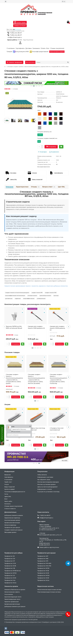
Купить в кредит (9, 489)
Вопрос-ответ (48, 187)
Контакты (7, 503)
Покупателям (42, 471)
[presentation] (4, 120)
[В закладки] (22, 309)
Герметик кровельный (11, 601)
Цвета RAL (7, 496)
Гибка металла (42, 474)
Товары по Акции (20, 25)
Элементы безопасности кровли (14, 589)
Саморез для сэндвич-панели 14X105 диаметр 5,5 (57, 328)
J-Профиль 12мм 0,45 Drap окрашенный (36, 429)
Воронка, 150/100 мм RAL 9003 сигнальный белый (14, 327)
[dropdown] (5, 2)
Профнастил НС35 (10, 578)
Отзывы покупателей (57, 48)
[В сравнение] (22, 312)
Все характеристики (43, 166)
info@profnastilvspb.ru (15, 37)
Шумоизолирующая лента (12, 596)
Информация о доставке (45, 477)
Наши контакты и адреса (57, 51)
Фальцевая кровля (10, 532)
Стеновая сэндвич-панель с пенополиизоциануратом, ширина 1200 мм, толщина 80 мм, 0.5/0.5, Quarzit (14, 379)
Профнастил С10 (9, 558)
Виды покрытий (9, 487)
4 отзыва (15, 89)
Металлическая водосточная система (49, 589)
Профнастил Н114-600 (44, 563)
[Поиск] (68, 62)
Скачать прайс (21, 22)
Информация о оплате (44, 489)
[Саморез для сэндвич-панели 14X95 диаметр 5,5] (36, 316)
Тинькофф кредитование (40, 51)
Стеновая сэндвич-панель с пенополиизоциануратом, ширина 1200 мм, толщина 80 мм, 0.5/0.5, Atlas (36, 193)
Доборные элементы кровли (13, 515)
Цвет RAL (61, 187)
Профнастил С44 (9, 580)
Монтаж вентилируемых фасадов (48, 482)
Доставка (28, 48)
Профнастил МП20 (10, 573)
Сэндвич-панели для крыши (13, 530)
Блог (47, 48)
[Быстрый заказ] (61, 146)
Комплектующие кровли (12, 520)
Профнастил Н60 (42, 558)
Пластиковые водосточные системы (49, 592)
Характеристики (22, 187)
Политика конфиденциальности (14, 491)
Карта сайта (8, 501)
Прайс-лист (8, 482)
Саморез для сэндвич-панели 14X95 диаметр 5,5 (36, 327)
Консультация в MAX (22, 51)
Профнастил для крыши (12, 527)
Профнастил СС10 (10, 563)
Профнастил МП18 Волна (12, 570)
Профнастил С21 (9, 575)
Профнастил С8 (9, 556)
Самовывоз (36, 48)
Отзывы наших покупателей (13, 506)
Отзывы (35, 187)
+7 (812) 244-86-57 (15, 33)
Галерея (9, 51)
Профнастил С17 (9, 561)
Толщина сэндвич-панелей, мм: (47, 138)
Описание (9, 187)
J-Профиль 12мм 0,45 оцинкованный (56, 429)
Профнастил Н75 (42, 561)
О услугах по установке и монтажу (48, 491)
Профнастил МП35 (43, 568)
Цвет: (39, 110)
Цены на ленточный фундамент (47, 487)
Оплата (43, 48)
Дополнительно (10, 512)
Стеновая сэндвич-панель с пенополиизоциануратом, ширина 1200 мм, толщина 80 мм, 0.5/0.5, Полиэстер (58, 379)
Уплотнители (8, 594)
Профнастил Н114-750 (44, 565)
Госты (6, 494)
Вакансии (7, 474)
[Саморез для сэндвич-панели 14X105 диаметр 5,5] (58, 316)
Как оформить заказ (43, 479)
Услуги (6, 484)
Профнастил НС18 (10, 565)
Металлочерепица (10, 525)
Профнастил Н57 (42, 556)
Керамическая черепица (12, 517)
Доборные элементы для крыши (14, 606)
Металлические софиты (12, 592)
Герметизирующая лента (12, 599)
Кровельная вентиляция (12, 522)
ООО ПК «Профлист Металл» (62, 97)
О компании (11, 48)
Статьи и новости (10, 508)
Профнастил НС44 (10, 582)
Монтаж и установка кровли (46, 484)
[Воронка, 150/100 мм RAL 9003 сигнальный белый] (14, 316)
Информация (9, 471)
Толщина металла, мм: (44, 131)
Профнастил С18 (9, 568)
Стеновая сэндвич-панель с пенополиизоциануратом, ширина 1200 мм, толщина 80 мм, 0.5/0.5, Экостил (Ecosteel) (36, 379)
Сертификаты (20, 48)
